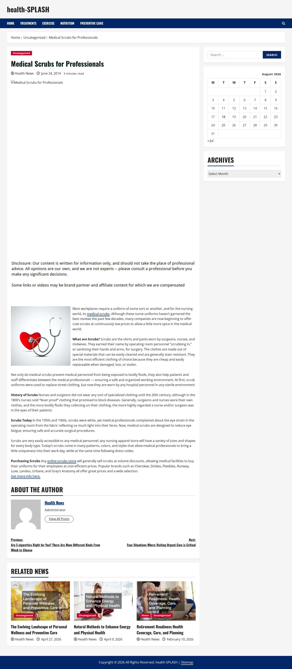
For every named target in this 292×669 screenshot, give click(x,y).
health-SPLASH (28, 9)
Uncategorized (21, 53)
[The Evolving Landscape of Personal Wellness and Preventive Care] (40, 601)
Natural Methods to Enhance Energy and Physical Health (102, 629)
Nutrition (67, 23)
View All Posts (59, 519)
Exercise (48, 23)
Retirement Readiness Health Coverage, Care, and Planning (160, 629)
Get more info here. (25, 476)
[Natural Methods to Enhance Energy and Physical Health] (103, 601)
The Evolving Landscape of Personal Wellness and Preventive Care (39, 629)
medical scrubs (98, 314)
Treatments (28, 23)
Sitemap (187, 662)
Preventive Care (91, 23)
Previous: (55, 544)
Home (10, 23)
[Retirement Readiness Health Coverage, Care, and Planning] (166, 601)
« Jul (211, 140)
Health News (24, 73)
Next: (161, 542)
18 (223, 117)
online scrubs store (61, 461)
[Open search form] (283, 23)
